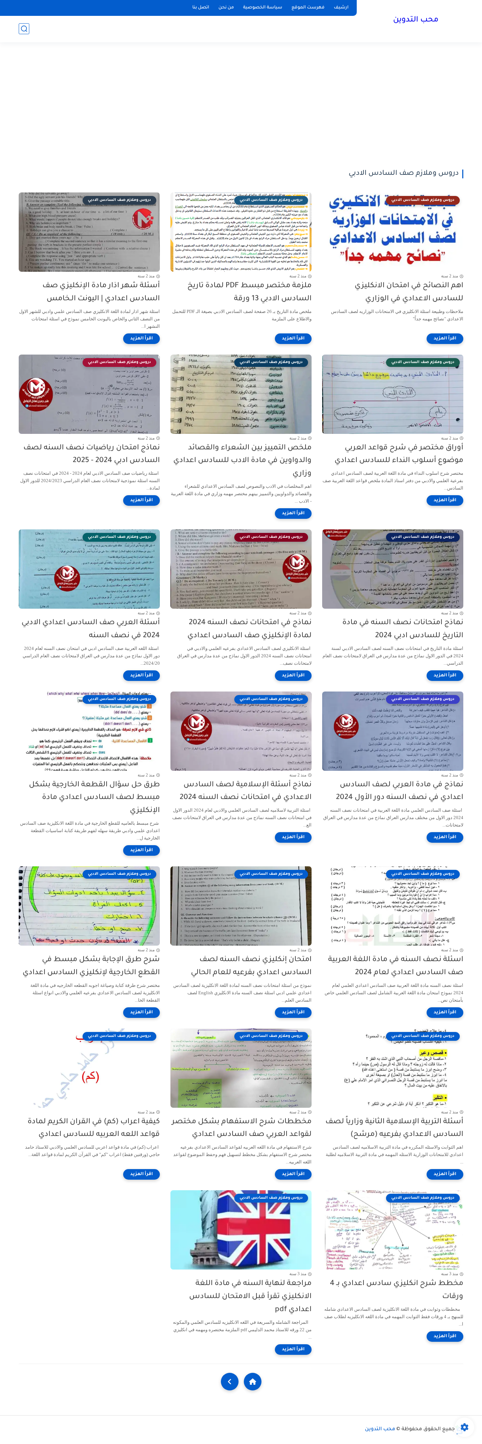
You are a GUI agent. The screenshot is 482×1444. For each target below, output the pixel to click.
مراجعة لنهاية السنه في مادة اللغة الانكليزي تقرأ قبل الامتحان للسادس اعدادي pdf (250, 1297)
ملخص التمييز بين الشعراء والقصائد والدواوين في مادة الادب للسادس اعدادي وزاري (242, 461)
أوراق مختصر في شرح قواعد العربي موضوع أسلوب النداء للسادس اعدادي (399, 454)
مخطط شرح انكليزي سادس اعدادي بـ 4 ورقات (396, 1290)
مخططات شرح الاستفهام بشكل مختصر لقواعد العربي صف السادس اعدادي (242, 1128)
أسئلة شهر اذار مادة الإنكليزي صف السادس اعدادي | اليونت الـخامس (101, 292)
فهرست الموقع (308, 7)
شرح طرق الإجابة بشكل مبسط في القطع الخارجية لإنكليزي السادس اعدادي (91, 966)
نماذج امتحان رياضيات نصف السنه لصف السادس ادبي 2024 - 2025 (91, 454)
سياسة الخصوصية (262, 7)
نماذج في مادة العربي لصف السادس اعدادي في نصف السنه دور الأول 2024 (399, 791)
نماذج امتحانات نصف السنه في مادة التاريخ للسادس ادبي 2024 (402, 629)
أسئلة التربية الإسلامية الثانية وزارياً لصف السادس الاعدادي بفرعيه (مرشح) (394, 1128)
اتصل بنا (200, 7)
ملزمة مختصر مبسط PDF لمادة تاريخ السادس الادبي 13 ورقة (249, 292)
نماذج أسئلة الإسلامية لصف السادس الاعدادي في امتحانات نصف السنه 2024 (246, 791)
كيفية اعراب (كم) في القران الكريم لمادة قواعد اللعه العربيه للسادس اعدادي (94, 1128)
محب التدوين (416, 20)
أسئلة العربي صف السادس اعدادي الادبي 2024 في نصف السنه (91, 629)
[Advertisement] (241, 105)
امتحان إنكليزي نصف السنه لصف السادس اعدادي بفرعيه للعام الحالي (251, 966)
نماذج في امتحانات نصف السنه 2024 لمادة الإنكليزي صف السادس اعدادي (249, 629)
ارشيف (341, 7)
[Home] (252, 1381)
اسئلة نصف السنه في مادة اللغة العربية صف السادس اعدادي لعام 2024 (395, 966)
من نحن (226, 7)
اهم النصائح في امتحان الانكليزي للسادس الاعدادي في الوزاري (409, 292)
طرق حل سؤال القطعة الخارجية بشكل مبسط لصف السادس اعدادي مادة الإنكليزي (94, 798)
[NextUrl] (230, 1381)
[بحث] (24, 28)
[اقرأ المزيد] (445, 338)
